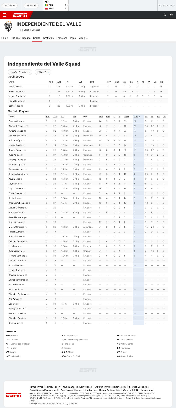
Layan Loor (14, 170)
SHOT (126, 103)
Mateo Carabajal (17, 214)
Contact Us (91, 377)
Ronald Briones (16, 137)
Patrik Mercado (16, 199)
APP (109, 69)
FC (143, 69)
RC (161, 69)
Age (59, 69)
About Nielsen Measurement (44, 377)
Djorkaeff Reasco (17, 113)
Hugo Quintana (16, 146)
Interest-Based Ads (139, 374)
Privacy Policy (53, 374)
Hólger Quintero (16, 218)
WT (80, 69)
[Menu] (4, 15)
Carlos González (17, 122)
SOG (136, 103)
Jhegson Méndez (17, 161)
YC (155, 69)
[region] (88, 81)
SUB (117, 69)
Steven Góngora (16, 194)
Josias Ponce (15, 271)
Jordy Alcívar (15, 185)
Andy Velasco (15, 209)
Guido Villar (14, 73)
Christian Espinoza (17, 281)
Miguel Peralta (16, 83)
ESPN (20, 15)
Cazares (13, 290)
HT (67, 69)
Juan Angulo (15, 142)
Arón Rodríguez (16, 127)
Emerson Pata (15, 108)
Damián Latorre (16, 247)
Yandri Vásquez (16, 151)
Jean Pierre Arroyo (17, 204)
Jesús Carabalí (16, 300)
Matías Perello (15, 132)
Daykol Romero (16, 175)
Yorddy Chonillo (16, 295)
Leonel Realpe (15, 257)
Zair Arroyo (14, 286)
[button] (165, 15)
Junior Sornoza (16, 117)
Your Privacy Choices (71, 377)
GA (131, 69)
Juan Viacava (15, 238)
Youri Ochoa (14, 166)
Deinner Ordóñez (17, 228)
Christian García (16, 305)
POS (51, 69)
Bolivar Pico (14, 92)
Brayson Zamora (16, 262)
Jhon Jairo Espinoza (18, 190)
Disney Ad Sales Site (109, 377)
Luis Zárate (14, 233)
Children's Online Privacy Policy (110, 374)
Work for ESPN (130, 377)
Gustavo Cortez (16, 156)
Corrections (147, 377)
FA (149, 69)
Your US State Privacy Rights (77, 374)
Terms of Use (36, 374)
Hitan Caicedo (15, 88)
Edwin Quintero (16, 180)
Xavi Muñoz (14, 310)
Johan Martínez (16, 252)
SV (124, 69)
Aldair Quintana (16, 78)
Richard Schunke (17, 242)
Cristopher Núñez (17, 266)
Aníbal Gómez (15, 223)
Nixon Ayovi (14, 276)
